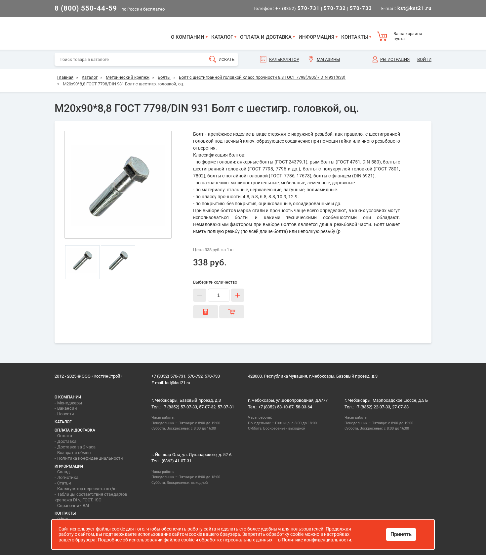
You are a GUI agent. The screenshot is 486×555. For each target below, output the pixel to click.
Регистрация (395, 59)
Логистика (67, 477)
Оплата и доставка (266, 37)
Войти (424, 59)
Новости (65, 413)
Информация (316, 37)
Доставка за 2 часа (76, 446)
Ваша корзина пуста (407, 36)
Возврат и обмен (74, 452)
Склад (63, 471)
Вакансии (67, 408)
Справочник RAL (73, 505)
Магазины (328, 59)
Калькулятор (284, 59)
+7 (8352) (297, 8)
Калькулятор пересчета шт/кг (87, 488)
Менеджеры (69, 402)
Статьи (64, 483)
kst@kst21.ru (177, 382)
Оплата (64, 435)
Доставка (66, 441)
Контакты (354, 37)
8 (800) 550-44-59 (86, 8)
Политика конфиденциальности (90, 458)
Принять (401, 534)
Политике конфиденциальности (316, 539)
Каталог (222, 37)
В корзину (231, 311)
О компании (187, 37)
